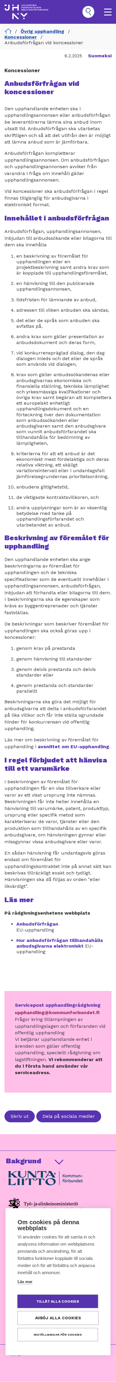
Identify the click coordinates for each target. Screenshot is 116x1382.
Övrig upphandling (42, 31)
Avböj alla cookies (58, 1317)
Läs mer (25, 1281)
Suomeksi (100, 56)
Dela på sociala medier (69, 1116)
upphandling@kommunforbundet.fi (57, 1012)
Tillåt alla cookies (57, 1301)
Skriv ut (20, 1116)
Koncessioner (20, 37)
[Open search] (88, 12)
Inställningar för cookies (58, 1334)
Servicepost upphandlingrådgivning (58, 1005)
